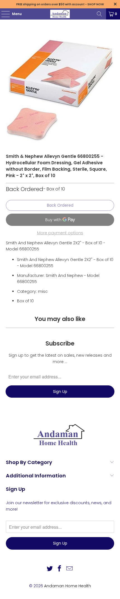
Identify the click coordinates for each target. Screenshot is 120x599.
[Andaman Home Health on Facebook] (60, 569)
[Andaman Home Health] (60, 14)
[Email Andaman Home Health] (70, 569)
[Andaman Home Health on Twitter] (49, 569)
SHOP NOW (95, 4)
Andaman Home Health (67, 586)
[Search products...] (99, 14)
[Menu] (3, 14)
